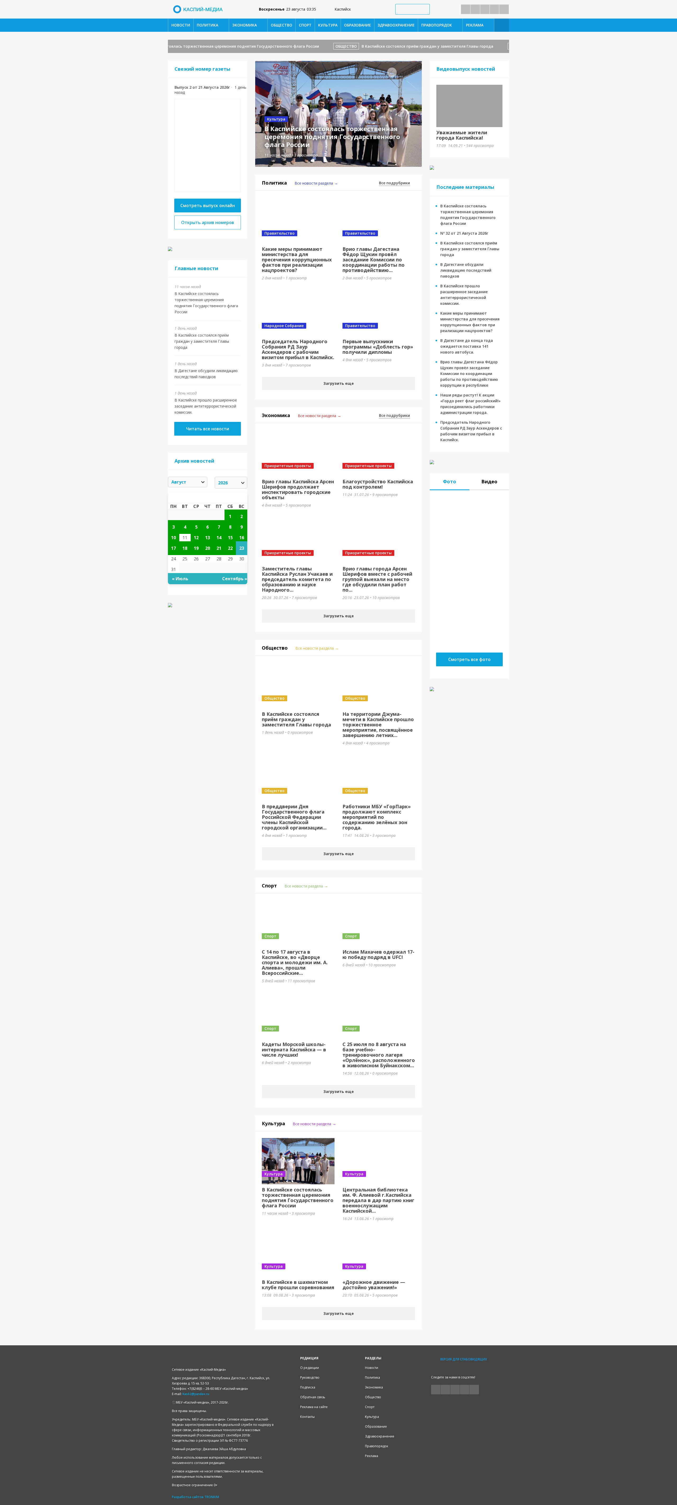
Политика (207, 25)
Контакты (307, 1416)
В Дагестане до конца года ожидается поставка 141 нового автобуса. (466, 346)
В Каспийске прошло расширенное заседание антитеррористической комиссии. (206, 406)
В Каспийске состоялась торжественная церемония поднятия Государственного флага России (202, 46)
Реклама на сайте (314, 1407)
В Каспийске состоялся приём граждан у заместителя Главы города (402, 46)
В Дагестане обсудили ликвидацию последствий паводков (465, 270)
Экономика (244, 25)
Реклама (474, 25)
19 (196, 548)
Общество (281, 25)
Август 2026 (207, 498)
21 (219, 548)
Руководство (309, 1377)
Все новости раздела (314, 183)
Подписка (307, 1387)
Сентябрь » (234, 579)
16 (241, 538)
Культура (327, 25)
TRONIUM (211, 1497)
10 (173, 538)
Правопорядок (436, 25)
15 (230, 538)
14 (219, 538)
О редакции (309, 1367)
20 (207, 548)
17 (173, 548)
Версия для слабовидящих (463, 1359)
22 (230, 548)
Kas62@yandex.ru (195, 1394)
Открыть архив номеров (207, 222)
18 (184, 548)
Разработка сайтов (188, 1497)
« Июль (180, 579)
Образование (357, 25)
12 (196, 538)
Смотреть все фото (469, 659)
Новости (180, 25)
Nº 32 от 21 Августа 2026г (464, 233)
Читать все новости (207, 429)
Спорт (305, 25)
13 (207, 538)
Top (664, 1492)
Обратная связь (312, 1397)
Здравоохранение (396, 25)
